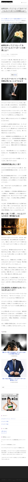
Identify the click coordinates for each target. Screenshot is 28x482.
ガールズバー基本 (4, 421)
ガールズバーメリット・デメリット (9, 56)
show (15, 74)
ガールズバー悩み (4, 424)
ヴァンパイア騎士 (6, 54)
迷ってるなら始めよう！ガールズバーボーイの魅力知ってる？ (14, 379)
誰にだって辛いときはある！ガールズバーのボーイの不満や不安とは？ (14, 353)
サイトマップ (4, 433)
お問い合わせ (4, 431)
